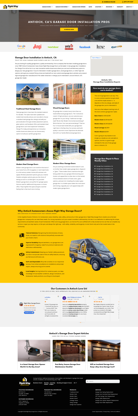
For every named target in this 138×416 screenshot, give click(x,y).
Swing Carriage (74, 402)
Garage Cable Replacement (102, 398)
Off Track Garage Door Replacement (105, 396)
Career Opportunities (97, 411)
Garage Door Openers (78, 7)
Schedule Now (69, 29)
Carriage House (74, 400)
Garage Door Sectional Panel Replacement (106, 394)
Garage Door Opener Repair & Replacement (107, 400)
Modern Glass (73, 396)
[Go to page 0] (79, 322)
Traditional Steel (74, 392)
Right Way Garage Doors (32, 303)
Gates (90, 7)
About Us (129, 7)
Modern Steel (73, 394)
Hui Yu (78, 297)
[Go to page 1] (80, 322)
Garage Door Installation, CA (104, 166)
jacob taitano (55, 297)
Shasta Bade (104, 297)
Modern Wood (73, 398)
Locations (98, 7)
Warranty (120, 7)
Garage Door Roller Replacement (104, 402)
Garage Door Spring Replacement (104, 392)
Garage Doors (46, 7)
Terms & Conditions (115, 411)
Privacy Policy (106, 411)
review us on (28, 312)
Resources (109, 7)
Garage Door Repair (62, 7)
